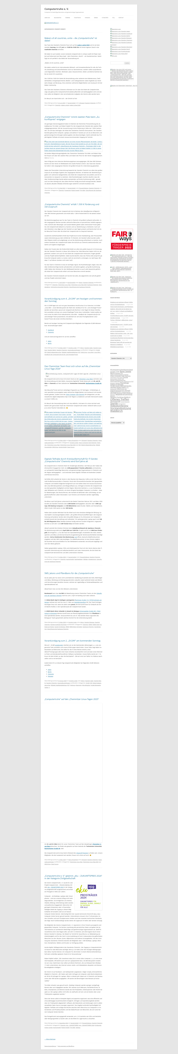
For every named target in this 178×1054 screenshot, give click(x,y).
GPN (125, 389)
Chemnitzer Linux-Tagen (86, 379)
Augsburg (51, 330)
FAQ (113, 17)
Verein (96, 17)
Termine (67, 17)
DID (45, 352)
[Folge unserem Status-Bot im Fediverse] (119, 53)
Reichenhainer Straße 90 (93, 383)
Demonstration (114, 379)
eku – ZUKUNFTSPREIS (72, 1025)
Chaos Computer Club (117, 376)
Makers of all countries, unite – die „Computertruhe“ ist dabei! (70, 39)
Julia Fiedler (113, 393)
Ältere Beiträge (49, 1039)
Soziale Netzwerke (96, 685)
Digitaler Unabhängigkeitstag (70, 352)
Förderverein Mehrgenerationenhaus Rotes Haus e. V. (121, 386)
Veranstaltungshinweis (74, 350)
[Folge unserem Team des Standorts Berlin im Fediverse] (120, 36)
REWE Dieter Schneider (76, 627)
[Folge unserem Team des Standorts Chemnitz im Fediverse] (121, 40)
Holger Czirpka (48, 1027)
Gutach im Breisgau (60, 627)
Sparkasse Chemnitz (92, 285)
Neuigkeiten (57, 17)
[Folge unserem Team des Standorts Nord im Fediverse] (120, 49)
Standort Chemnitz (90, 103)
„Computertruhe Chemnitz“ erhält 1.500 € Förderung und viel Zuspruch (71, 205)
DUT (79, 352)
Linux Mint (91, 352)
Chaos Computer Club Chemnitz (75, 394)
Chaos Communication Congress (119, 374)
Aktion (81, 282)
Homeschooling (125, 392)
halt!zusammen (115, 392)
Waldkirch (116, 411)
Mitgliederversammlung (116, 347)
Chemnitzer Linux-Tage (64, 285)
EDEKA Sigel (96, 624)
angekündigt (59, 645)
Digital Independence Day (54, 352)
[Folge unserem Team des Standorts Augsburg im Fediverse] (121, 33)
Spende (114, 403)
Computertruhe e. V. (56, 9)
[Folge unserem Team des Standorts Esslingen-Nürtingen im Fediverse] (122, 45)
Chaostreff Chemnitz (82, 853)
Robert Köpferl (75, 190)
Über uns (47, 17)
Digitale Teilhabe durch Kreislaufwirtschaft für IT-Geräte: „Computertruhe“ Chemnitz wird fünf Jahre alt (71, 460)
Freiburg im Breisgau (116, 384)
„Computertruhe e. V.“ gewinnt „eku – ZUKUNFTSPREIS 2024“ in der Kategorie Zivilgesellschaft (73, 877)
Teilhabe (85, 559)
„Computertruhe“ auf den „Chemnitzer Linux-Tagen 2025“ (71, 699)
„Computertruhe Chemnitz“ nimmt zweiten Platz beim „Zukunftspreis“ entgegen (72, 118)
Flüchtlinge (124, 383)
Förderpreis (67, 190)
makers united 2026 (75, 105)
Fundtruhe (77, 17)
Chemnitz (57, 105)
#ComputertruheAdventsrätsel (121, 370)
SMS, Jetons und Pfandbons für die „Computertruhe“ (69, 573)
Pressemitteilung (83, 188)
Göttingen (127, 390)
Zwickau (78, 1027)
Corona (125, 377)
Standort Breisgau (89, 622)
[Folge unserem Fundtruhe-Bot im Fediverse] (120, 51)
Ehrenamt (112, 383)
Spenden (87, 17)
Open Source (70, 447)
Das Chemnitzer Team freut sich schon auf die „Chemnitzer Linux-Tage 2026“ (72, 367)
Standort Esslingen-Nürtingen (58, 624)
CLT (77, 445)
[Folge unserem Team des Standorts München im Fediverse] (121, 47)
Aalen (49, 341)
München (112, 396)
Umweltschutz (92, 559)
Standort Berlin (52, 350)
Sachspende (115, 401)
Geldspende (113, 389)
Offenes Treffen (119, 399)
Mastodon (79, 685)
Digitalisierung (127, 381)
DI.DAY (98, 350)
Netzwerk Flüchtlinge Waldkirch (120, 397)
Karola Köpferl (71, 103)
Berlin (50, 343)
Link (75, 537)
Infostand (81, 103)
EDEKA (90, 624)
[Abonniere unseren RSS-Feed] (113, 56)
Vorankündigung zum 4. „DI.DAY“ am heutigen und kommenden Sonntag (73, 299)
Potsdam (50, 676)
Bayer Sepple (125, 371)
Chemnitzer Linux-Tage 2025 (90, 862)
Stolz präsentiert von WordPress (66, 1046)
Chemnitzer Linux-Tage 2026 (79, 285)
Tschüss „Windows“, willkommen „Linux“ (121, 320)
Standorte (105, 17)
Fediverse (72, 685)
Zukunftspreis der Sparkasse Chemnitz (79, 287)
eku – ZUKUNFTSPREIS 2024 (56, 887)
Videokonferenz (119, 405)
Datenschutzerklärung (50, 1046)
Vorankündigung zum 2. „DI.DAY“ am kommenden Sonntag (72, 640)
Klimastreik (120, 393)
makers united (65, 105)
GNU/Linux (84, 352)
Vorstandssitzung (120, 408)
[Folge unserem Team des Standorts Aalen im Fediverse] (120, 31)
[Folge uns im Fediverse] (115, 29)
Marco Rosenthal (73, 440)
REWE (67, 627)
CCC (121, 373)
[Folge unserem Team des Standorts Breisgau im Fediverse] (121, 38)
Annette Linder (72, 348)
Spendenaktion (122, 403)
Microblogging (86, 685)
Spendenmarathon (80, 602)
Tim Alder (82, 190)
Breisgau (117, 373)
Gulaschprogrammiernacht (117, 390)
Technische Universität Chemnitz (60, 287)
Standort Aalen (88, 348)
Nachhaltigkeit (79, 559)
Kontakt (121, 17)
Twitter (46, 687)
